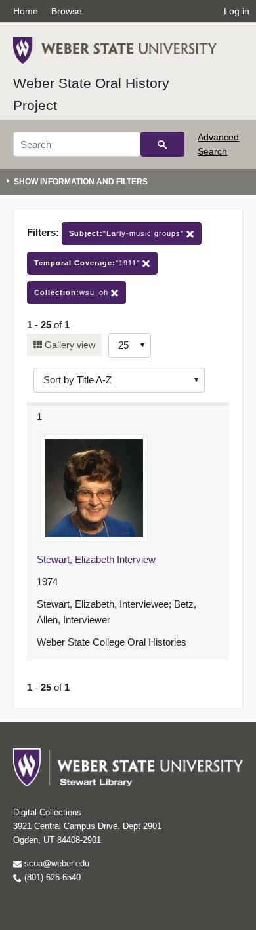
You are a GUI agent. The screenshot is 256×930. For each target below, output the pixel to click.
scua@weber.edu (55, 863)
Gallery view (68, 344)
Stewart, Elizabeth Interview (96, 559)
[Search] (162, 144)
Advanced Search (218, 144)
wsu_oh (72, 292)
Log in (236, 11)
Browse (66, 11)
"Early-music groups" (127, 233)
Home (25, 11)
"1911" (88, 263)
